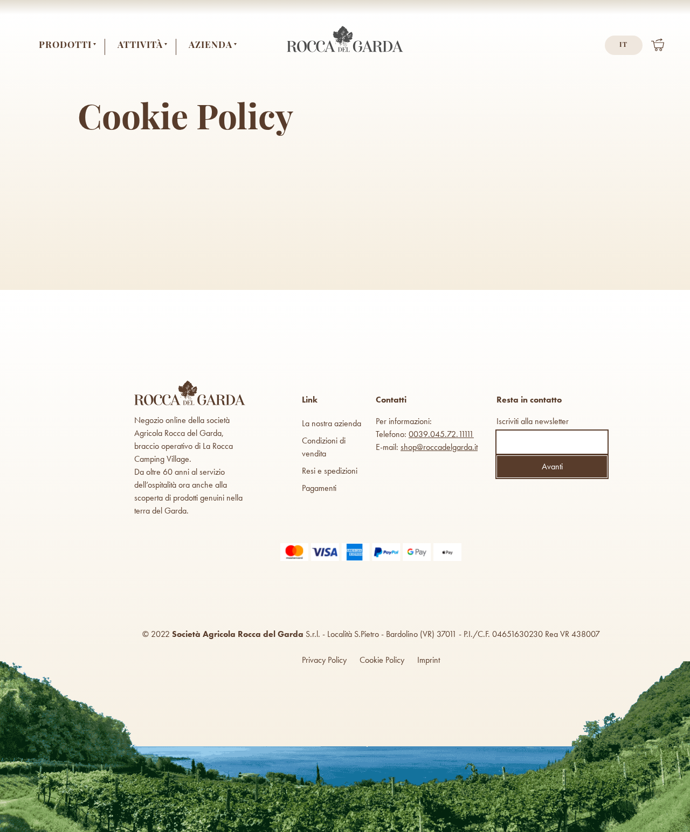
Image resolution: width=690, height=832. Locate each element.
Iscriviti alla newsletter (532, 421)
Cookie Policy (382, 659)
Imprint (428, 659)
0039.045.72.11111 (441, 434)
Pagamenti (319, 488)
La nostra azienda (331, 423)
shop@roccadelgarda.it (439, 447)
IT (623, 45)
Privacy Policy (324, 659)
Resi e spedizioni (329, 470)
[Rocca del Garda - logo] (345, 52)
